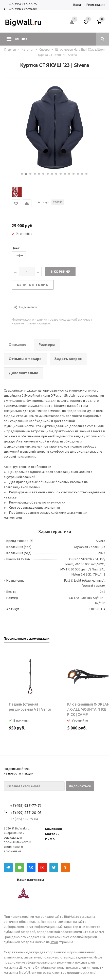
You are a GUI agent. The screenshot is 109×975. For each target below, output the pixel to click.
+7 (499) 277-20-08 (23, 9)
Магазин (52, 834)
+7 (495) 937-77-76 (23, 4)
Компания (53, 828)
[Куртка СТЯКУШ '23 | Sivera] (54, 169)
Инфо (50, 839)
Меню (21, 39)
